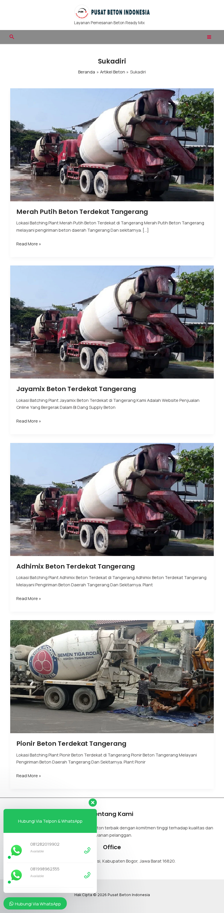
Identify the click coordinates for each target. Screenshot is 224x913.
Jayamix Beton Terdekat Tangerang (76, 388)
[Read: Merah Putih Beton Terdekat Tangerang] (112, 144)
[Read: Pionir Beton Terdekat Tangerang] (112, 676)
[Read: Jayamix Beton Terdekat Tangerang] (112, 321)
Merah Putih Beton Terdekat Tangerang (82, 211)
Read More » (28, 243)
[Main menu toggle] (209, 37)
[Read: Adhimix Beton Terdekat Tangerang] (112, 499)
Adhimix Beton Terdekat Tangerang (75, 566)
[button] (12, 37)
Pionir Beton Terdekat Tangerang (71, 743)
